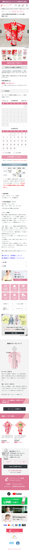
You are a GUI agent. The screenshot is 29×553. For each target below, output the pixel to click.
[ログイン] (19, 5)
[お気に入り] (16, 5)
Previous (1, 31)
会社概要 (8, 484)
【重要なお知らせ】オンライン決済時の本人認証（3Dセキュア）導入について (14, 1)
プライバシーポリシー (17, 484)
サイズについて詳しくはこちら (11, 208)
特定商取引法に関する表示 (18, 486)
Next (28, 31)
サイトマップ (7, 486)
